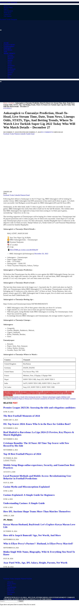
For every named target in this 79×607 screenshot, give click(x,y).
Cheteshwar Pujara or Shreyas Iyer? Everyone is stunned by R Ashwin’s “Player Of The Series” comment (43, 399)
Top (5, 51)
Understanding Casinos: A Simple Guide (24, 503)
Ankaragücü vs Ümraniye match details (28, 393)
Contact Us (7, 14)
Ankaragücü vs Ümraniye (11, 392)
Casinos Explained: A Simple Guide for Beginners (29, 495)
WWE (10, 62)
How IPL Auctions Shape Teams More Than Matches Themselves (36, 511)
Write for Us (7, 12)
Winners (10, 72)
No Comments (47, 132)
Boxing (10, 60)
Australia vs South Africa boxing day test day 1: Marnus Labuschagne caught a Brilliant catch (41, 397)
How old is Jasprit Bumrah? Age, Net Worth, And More (32, 535)
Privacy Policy (8, 7)
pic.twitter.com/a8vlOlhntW (28, 250)
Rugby (10, 74)
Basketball (11, 57)
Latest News (9, 44)
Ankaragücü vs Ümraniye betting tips (30, 392)
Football (8, 50)
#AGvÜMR (14, 250)
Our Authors (7, 16)
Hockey (10, 67)
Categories (9, 46)
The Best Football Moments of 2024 (21, 416)
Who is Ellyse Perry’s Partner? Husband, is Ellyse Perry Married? (38, 543)
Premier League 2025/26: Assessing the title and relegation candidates (39, 407)
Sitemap (9, 594)
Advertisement (8, 11)
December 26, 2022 (41, 254)
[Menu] (1, 81)
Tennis (10, 64)
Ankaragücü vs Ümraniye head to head (54, 392)
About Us (7, 5)
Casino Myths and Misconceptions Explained (26, 486)
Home (6, 43)
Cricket (7, 48)
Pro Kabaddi (11, 69)
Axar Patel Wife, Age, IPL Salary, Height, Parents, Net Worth (35, 562)
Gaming (10, 55)
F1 (8, 76)
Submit (21, 601)
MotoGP (10, 58)
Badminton (11, 65)
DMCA (6, 9)
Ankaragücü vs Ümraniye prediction (51, 393)
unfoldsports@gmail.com (63, 599)
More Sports (9, 53)
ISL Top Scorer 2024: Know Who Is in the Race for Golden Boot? (37, 424)
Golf (9, 78)
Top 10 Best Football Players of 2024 (22, 454)
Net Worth (11, 71)
